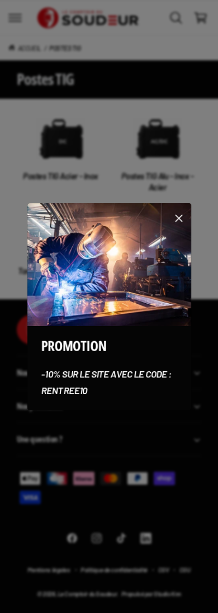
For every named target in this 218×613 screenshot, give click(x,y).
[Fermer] (179, 218)
